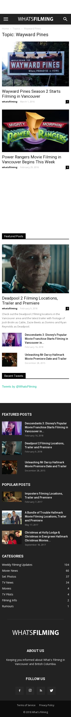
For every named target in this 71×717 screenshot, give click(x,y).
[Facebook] (19, 691)
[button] (65, 19)
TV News (7, 582)
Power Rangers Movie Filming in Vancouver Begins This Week (31, 159)
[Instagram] (30, 691)
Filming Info (9, 600)
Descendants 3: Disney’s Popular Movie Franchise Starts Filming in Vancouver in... (46, 338)
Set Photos (9, 576)
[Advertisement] (35, 7)
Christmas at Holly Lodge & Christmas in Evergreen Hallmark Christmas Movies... (46, 536)
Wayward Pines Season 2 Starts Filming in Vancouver (31, 94)
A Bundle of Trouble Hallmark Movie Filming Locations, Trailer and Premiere (45, 516)
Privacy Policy (46, 705)
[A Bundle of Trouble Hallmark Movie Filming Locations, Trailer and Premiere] (12, 517)
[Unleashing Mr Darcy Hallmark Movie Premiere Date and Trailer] (9, 360)
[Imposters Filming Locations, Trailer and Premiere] (12, 497)
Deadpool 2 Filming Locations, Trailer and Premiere (30, 301)
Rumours (8, 606)
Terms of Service (26, 705)
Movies (6, 588)
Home (5, 28)
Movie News (10, 570)
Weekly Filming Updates (17, 565)
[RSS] (41, 691)
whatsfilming (9, 101)
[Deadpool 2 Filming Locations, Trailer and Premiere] (35, 268)
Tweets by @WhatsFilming (19, 386)
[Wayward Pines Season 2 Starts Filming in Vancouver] (35, 64)
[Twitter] (51, 691)
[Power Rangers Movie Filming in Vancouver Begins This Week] (35, 131)
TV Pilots (7, 594)
